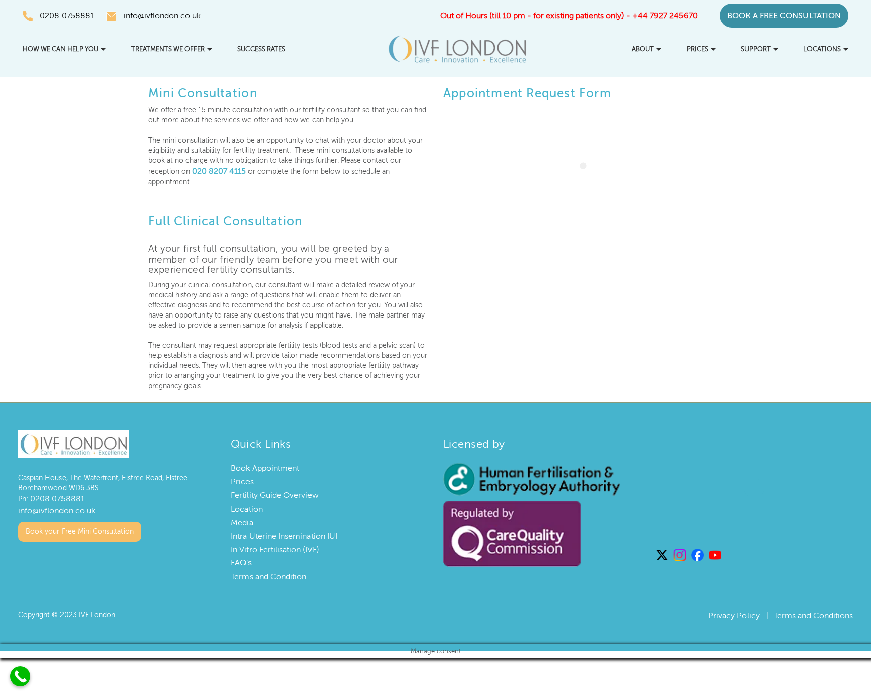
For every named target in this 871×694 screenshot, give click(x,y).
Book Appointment (265, 467)
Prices (697, 49)
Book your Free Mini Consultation (80, 527)
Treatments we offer (168, 49)
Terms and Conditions (813, 614)
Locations (822, 49)
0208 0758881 (67, 15)
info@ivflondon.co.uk (162, 15)
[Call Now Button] (20, 676)
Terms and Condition (268, 575)
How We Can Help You (60, 49)
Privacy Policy (734, 614)
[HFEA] (531, 477)
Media (242, 521)
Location (247, 507)
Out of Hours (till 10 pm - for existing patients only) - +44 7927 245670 (569, 15)
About (643, 49)
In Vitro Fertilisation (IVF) (275, 548)
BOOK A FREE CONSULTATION (784, 15)
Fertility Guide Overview (275, 493)
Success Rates (261, 49)
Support (756, 49)
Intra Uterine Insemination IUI (284, 534)
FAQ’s (241, 561)
